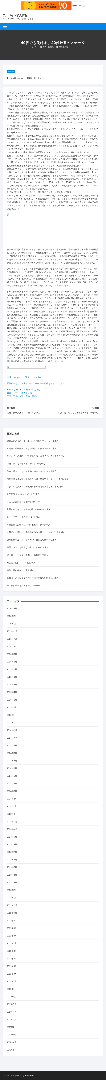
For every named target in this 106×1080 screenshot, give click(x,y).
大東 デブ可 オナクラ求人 (20, 393)
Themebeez (30, 1075)
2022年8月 (12, 935)
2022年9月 (12, 928)
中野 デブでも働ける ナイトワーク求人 (26, 463)
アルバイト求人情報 (15, 15)
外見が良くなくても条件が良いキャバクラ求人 (28, 509)
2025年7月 (12, 669)
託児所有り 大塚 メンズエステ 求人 (23, 494)
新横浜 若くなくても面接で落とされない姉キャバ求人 (33, 578)
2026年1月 (11, 623)
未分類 (11, 71)
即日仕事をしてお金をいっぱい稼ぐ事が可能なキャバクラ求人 (36, 383)
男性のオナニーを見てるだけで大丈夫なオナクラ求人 (32, 539)
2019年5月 (12, 1050)
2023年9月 (12, 836)
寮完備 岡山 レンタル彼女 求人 (21, 562)
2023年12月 (12, 814)
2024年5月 (12, 776)
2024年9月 (12, 745)
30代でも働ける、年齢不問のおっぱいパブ (27, 389)
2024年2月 (12, 798)
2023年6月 (12, 859)
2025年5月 (12, 684)
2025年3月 (12, 699)
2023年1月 (11, 897)
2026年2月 (12, 616)
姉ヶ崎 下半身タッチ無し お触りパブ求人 (27, 555)
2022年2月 (12, 981)
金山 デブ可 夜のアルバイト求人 (23, 517)
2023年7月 (12, 852)
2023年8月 (12, 844)
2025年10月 (12, 646)
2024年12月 (12, 722)
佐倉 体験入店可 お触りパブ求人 (23, 412)
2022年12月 (12, 905)
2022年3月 (12, 973)
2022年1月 (11, 989)
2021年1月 (11, 1034)
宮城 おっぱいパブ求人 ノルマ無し (24, 377)
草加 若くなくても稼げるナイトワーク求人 (78, 412)
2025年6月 (12, 677)
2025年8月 (12, 661)
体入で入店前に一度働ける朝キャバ (23, 501)
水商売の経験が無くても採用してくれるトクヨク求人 (32, 448)
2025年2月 (12, 707)
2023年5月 (12, 867)
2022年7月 (12, 943)
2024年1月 (11, 806)
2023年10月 (12, 829)
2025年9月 (12, 654)
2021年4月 (11, 1012)
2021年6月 (11, 996)
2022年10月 (12, 920)
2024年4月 (12, 783)
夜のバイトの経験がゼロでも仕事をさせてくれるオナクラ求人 (36, 456)
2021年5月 (11, 1004)
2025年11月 (12, 639)
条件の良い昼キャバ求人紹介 (20, 570)
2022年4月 (12, 966)
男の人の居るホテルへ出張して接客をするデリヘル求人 (33, 441)
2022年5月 (12, 958)
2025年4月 (12, 692)
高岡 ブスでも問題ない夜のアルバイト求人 (27, 547)
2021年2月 (11, 1027)
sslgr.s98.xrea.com (17, 78)
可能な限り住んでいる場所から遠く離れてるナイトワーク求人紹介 (38, 479)
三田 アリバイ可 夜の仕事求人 (22, 396)
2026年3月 (12, 608)
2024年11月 (12, 730)
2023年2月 (12, 890)
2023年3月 (12, 882)
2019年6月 (12, 1042)
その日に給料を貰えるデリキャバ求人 (24, 585)
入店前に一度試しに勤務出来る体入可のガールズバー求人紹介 (36, 532)
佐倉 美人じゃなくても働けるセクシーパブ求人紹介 (32, 471)
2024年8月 (12, 753)
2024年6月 (12, 768)
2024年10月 (12, 738)
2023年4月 (12, 875)
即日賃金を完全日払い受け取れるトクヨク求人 (28, 524)
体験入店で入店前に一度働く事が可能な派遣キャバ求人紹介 (35, 486)
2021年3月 (11, 1019)
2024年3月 (12, 791)
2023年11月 (12, 821)
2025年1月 (11, 715)
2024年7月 (12, 760)
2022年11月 (12, 913)
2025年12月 (12, 631)
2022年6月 (12, 951)
